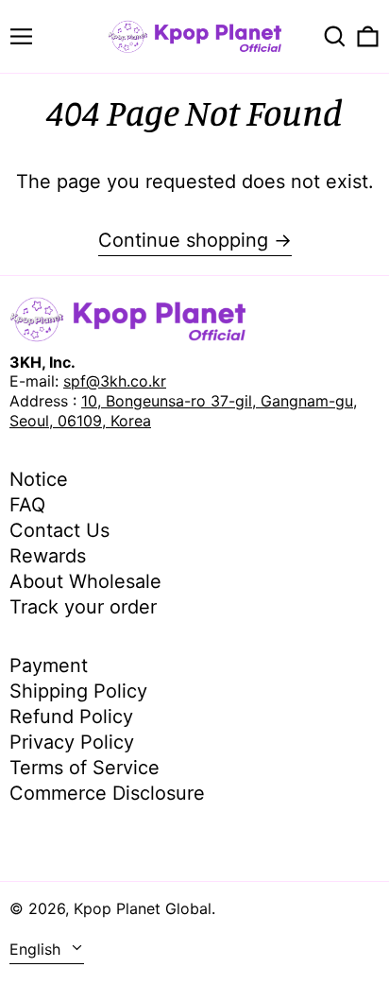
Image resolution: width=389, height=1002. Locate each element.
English (37, 949)
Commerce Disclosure (107, 793)
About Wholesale (85, 581)
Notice (38, 479)
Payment (48, 665)
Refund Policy (71, 716)
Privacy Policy (71, 742)
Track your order (83, 607)
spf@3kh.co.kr (114, 380)
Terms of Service (84, 767)
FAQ (27, 504)
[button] (335, 36)
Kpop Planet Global (142, 908)
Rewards (47, 555)
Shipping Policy (78, 691)
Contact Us (59, 530)
